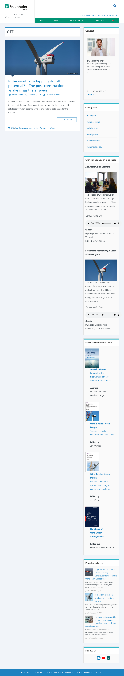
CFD (12, 128)
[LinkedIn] (98, 657)
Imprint (38, 673)
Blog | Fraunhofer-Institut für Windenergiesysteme (16, 16)
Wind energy (92, 128)
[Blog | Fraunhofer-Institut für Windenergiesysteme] (18, 7)
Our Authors (77, 20)
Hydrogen (91, 115)
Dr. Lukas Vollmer (52, 95)
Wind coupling (93, 122)
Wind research (17, 95)
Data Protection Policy (90, 673)
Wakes (52, 128)
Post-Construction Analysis (25, 128)
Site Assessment (42, 128)
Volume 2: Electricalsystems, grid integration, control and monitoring (101, 485)
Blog (43, 20)
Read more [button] (67, 120)
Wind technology (94, 147)
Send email (91, 94)
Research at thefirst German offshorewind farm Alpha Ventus (101, 377)
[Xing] (108, 657)
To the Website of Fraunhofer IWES (98, 15)
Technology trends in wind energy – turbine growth (104, 598)
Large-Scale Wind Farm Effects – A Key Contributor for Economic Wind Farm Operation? (101, 574)
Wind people (92, 134)
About (57, 20)
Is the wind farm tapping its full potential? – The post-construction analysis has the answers (36, 85)
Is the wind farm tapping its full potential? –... (40, 43)
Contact (99, 20)
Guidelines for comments (60, 673)
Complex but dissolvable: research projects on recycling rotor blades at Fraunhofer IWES (100, 622)
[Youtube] (103, 657)
